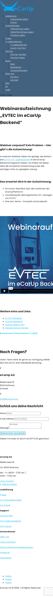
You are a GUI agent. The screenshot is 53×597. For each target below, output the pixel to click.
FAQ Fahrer (6, 526)
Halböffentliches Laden (22, 32)
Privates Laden (17, 35)
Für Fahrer (5, 505)
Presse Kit (5, 552)
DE (6, 86)
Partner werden (18, 54)
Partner (9, 51)
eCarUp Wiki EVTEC (15, 324)
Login (7, 89)
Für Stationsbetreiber (11, 500)
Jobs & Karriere (8, 542)
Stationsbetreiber (19, 19)
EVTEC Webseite (13, 318)
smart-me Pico (18, 48)
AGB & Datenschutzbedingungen (16, 547)
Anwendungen (12, 25)
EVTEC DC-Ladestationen (17, 159)
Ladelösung (10, 16)
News (8, 60)
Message (4, 427)
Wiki (7, 83)
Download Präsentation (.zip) (18, 333)
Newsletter (15, 67)
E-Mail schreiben (8, 484)
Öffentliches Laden (19, 28)
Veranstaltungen (18, 70)
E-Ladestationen (13, 41)
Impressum (5, 557)
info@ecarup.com (9, 399)
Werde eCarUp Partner (17, 327)
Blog (12, 64)
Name (3, 413)
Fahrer (13, 22)
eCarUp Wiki (6, 515)
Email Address (7, 418)
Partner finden (17, 57)
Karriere (14, 76)
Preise (8, 38)
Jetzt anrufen (7, 481)
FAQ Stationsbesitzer (10, 521)
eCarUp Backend (13, 321)
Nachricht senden (12, 433)
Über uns (9, 73)
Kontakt (14, 80)
